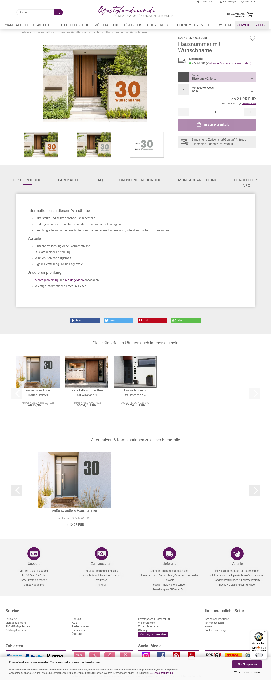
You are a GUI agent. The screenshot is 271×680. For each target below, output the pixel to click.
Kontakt (76, 619)
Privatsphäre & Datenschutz (154, 619)
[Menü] (265, 632)
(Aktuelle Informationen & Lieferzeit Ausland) (230, 63)
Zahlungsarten (101, 563)
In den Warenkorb (216, 124)
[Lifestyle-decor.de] (135, 11)
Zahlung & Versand (16, 630)
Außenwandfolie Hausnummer (74, 510)
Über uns (77, 633)
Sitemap (143, 630)
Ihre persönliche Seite (217, 619)
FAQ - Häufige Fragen (18, 626)
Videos (260, 25)
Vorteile (237, 563)
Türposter (132, 25)
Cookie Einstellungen (216, 630)
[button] (183, 112)
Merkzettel (249, 1)
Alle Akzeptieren (247, 664)
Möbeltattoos (106, 25)
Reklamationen (80, 626)
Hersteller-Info (246, 181)
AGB (74, 622)
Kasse (208, 626)
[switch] (259, 655)
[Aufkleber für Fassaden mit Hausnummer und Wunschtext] (95, 83)
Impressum (78, 630)
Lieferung (169, 563)
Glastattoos (43, 25)
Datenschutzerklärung (161, 673)
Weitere (225, 25)
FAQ (99, 180)
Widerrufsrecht (146, 622)
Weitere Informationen (247, 672)
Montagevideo (74, 280)
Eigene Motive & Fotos (195, 25)
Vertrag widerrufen (153, 634)
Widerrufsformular (148, 626)
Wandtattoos (16, 25)
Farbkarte (68, 180)
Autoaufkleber (158, 25)
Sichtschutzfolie (74, 25)
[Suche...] (58, 12)
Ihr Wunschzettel (214, 622)
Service (243, 25)
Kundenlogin (229, 1)
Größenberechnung (140, 180)
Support (34, 563)
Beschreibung (27, 180)
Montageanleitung (197, 180)
